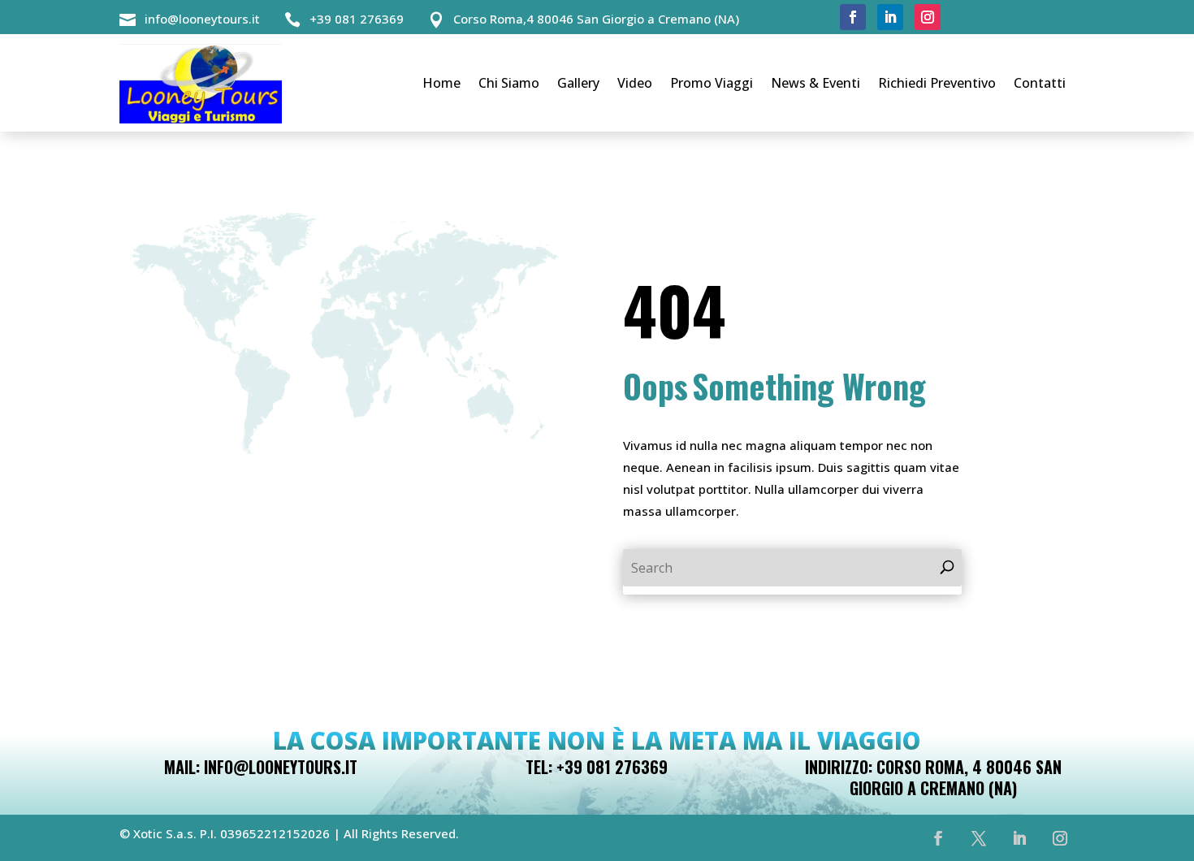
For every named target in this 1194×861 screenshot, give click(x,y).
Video (634, 83)
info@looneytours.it (202, 19)
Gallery (578, 83)
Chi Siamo (508, 83)
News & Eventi (815, 83)
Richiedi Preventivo (937, 83)
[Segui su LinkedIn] (890, 17)
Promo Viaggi (711, 83)
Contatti (1040, 83)
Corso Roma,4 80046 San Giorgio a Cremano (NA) (596, 19)
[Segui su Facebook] (853, 17)
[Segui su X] (978, 838)
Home (441, 83)
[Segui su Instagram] (928, 17)
